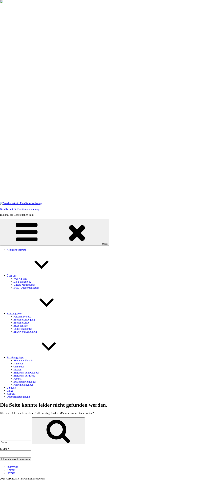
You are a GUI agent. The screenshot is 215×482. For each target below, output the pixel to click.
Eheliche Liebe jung (24, 319)
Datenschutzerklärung (18, 396)
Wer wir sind (20, 278)
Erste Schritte (20, 325)
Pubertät (17, 378)
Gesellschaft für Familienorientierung (19, 209)
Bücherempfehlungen (24, 381)
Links (10, 390)
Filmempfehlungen (23, 384)
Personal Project (22, 316)
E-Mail (4, 448)
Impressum (12, 466)
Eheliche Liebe (21, 322)
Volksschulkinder (22, 328)
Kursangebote (14, 313)
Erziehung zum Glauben (26, 372)
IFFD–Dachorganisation (26, 287)
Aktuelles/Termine (16, 249)
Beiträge (11, 387)
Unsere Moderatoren (24, 284)
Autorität (18, 363)
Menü (105, 244)
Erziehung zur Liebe (24, 375)
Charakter (18, 366)
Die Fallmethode (22, 281)
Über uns (11, 275)
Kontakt (11, 393)
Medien (17, 369)
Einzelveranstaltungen (25, 331)
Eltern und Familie (23, 360)
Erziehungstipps (15, 357)
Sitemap (11, 472)
